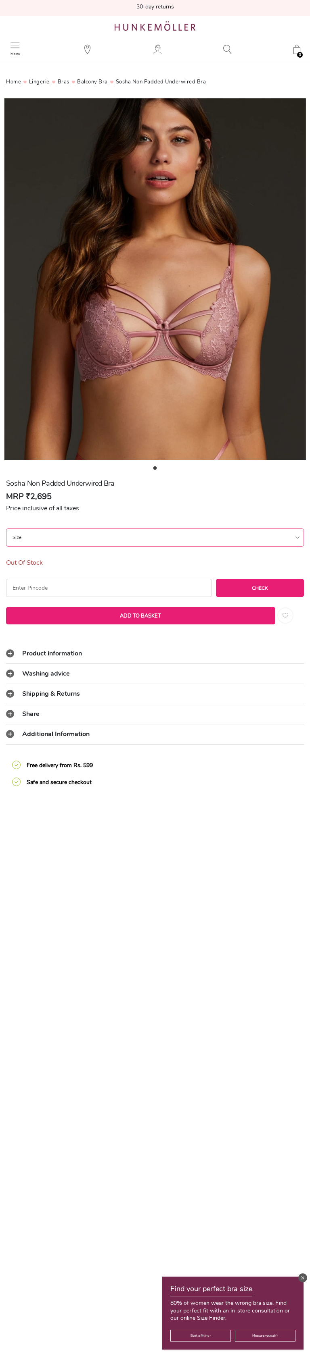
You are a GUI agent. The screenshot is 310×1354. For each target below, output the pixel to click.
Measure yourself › (265, 1335)
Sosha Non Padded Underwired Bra (161, 81)
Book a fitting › (201, 1335)
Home (13, 81)
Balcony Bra (92, 81)
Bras (63, 81)
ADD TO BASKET (140, 616)
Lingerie (39, 81)
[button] (302, 1277)
